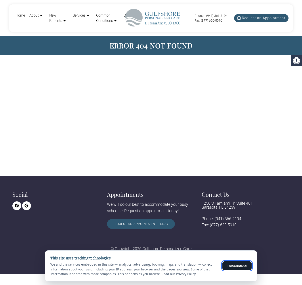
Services (79, 15)
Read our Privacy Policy (178, 274)
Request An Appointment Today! (141, 224)
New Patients (55, 18)
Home (20, 15)
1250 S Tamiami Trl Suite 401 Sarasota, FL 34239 (227, 205)
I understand (237, 266)
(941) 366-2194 (216, 15)
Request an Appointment (263, 18)
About (34, 15)
